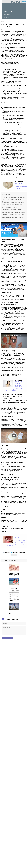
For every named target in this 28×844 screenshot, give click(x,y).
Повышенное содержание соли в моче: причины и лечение (21, 185)
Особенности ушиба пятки (13, 613)
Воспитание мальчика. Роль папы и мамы (13, 588)
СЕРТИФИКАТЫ (8, 8)
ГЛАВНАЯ (6, 5)
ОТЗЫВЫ (6, 17)
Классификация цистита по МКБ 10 (14, 600)
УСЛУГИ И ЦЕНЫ (8, 11)
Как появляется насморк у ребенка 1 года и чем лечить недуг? (14, 574)
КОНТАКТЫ (7, 14)
